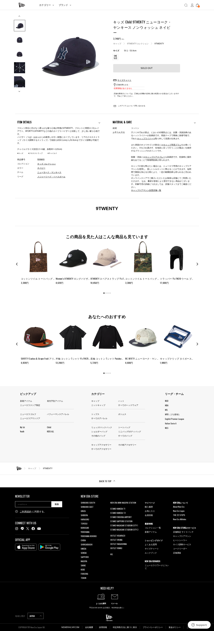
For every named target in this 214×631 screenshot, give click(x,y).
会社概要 (89, 627)
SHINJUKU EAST (87, 506)
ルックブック (151, 552)
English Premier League (174, 418)
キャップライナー (145, 138)
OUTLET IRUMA (116, 539)
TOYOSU (84, 523)
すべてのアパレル (99, 418)
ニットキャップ (98, 405)
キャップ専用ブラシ (172, 144)
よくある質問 (151, 544)
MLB (166, 400)
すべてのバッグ (125, 435)
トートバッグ (124, 427)
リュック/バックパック (101, 427)
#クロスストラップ (35, 153)
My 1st (22, 427)
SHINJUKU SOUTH (88, 502)
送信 (57, 504)
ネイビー (41, 168)
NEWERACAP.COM (70, 627)
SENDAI (84, 552)
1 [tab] (104, 293)
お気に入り (150, 510)
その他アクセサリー (127, 444)
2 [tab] (106, 293)
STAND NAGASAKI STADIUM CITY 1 (124, 525)
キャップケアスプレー (155, 156)
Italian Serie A (170, 423)
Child (49, 427)
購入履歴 (149, 506)
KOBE (83, 569)
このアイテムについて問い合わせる (131, 106)
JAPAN (32, 616)
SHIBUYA (84, 515)
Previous (19, 17)
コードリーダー (180, 548)
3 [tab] (108, 293)
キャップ (117, 43)
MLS (166, 427)
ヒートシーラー (180, 540)
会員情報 (149, 515)
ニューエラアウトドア (30, 418)
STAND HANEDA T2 (118, 512)
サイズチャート (152, 548)
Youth (22, 431)
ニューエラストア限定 (30, 405)
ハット (121, 400)
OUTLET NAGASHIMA (118, 544)
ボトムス (122, 414)
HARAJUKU (85, 519)
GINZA (83, 511)
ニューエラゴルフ (28, 414)
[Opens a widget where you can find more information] (199, 625)
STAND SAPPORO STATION (121, 521)
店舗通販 (177, 552)
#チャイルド (52, 153)
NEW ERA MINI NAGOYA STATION (123, 502)
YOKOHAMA (85, 531)
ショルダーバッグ (99, 431)
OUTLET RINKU (116, 548)
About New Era (178, 506)
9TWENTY (159, 43)
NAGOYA (84, 561)
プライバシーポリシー (153, 627)
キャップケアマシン (182, 536)
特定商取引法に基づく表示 (125, 627)
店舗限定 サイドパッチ (183, 531)
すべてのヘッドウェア (128, 405)
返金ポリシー (175, 627)
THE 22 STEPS (179, 515)
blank (112, 506)
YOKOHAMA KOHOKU (89, 536)
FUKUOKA (84, 573)
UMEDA (83, 548)
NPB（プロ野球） (173, 414)
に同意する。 (33, 511)
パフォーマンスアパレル (58, 414)
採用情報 (103, 627)
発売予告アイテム (55, 400)
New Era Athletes (179, 519)
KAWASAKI (85, 527)
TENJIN (83, 577)
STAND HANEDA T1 (117, 508)
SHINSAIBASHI (86, 544)
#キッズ (20, 153)
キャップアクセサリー (101, 444)
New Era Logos (179, 510)
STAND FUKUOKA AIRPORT (121, 517)
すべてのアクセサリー (101, 448)
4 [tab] (110, 293)
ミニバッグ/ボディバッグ (129, 431)
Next (19, 90)
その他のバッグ (98, 435)
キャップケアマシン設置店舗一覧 (146, 190)
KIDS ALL (50, 431)
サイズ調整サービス (182, 544)
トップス (95, 414)
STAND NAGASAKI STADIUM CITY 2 (124, 529)
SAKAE (83, 565)
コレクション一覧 (153, 527)
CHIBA (83, 540)
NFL (166, 409)
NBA (166, 405)
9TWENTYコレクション (138, 43)
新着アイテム (26, 400)
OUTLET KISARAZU (117, 535)
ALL (111, 554)
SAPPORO (85, 557)
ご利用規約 (25, 511)
